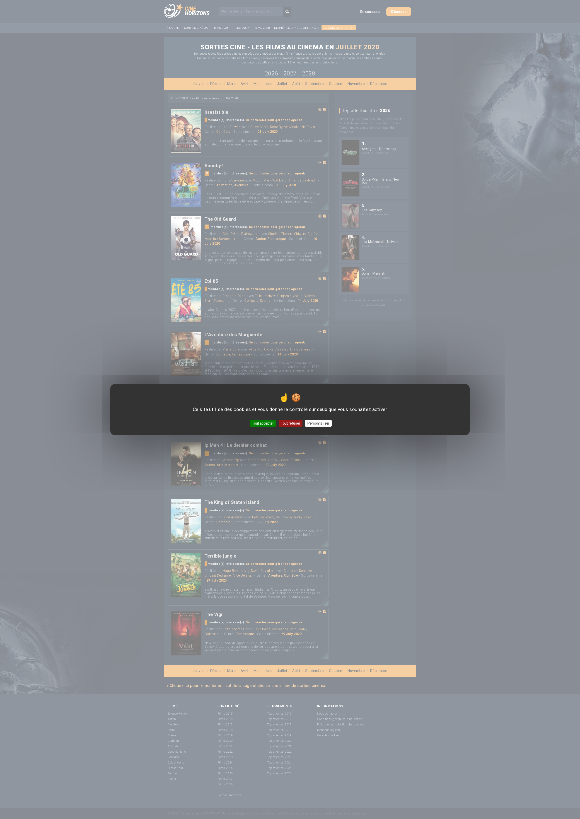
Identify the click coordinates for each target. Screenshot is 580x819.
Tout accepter (263, 423)
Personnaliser (318, 423)
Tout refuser (290, 423)
